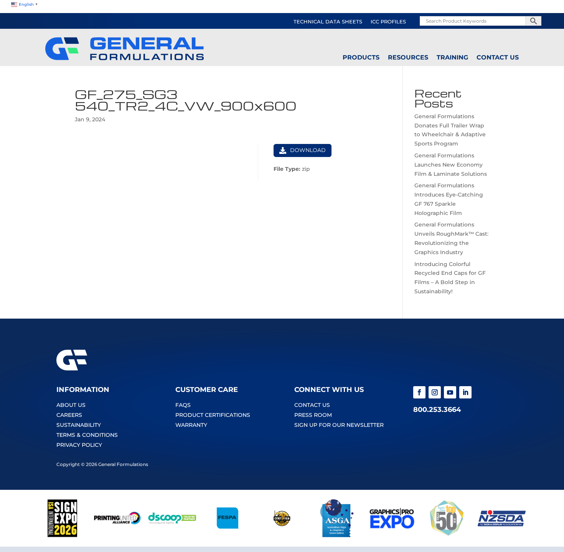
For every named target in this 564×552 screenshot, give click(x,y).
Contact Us (498, 57)
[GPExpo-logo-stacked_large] (392, 535)
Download (308, 150)
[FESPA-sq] (227, 535)
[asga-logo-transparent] (337, 535)
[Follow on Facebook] (419, 392)
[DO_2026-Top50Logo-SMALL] (447, 535)
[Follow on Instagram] (435, 392)
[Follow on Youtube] (450, 392)
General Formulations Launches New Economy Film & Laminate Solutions (450, 164)
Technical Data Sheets (328, 22)
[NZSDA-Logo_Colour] (502, 535)
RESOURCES (408, 57)
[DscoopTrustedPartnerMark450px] (172, 535)
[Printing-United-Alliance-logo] (117, 535)
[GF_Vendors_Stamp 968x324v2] (282, 535)
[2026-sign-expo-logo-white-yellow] (62, 535)
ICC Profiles (388, 22)
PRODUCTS (361, 57)
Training (452, 57)
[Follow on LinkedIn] (465, 392)
